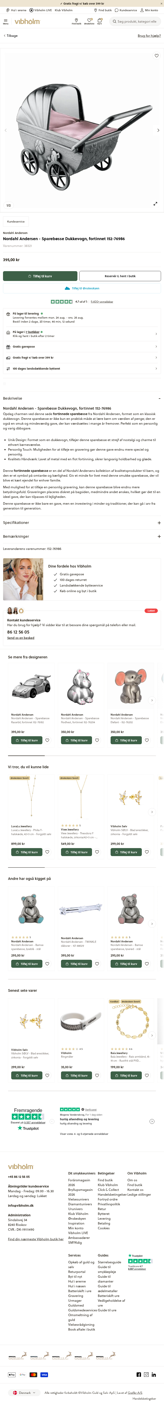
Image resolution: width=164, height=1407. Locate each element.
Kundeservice (128, 10)
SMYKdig (75, 1242)
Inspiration (76, 1223)
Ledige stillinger (139, 1194)
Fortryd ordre (108, 1199)
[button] (82, 334)
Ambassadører (79, 1238)
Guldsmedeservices (82, 1310)
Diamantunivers (80, 1204)
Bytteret (104, 1213)
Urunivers (75, 1209)
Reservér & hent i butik (120, 276)
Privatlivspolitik (109, 1204)
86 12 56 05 (18, 632)
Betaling (104, 1223)
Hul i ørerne (18, 10)
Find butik (105, 10)
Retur (102, 1209)
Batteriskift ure (108, 1296)
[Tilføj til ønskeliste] (157, 56)
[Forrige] (5, 130)
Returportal (76, 1272)
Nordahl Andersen (15, 233)
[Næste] (158, 130)
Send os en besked (20, 638)
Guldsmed (76, 1305)
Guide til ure (107, 1310)
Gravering (75, 1296)
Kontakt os (135, 1189)
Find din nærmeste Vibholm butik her (36, 1239)
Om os (132, 1180)
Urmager (75, 1300)
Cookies (104, 1228)
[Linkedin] (154, 1374)
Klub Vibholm (64, 10)
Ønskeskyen (77, 1218)
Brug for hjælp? (149, 35)
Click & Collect (108, 1189)
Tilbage (12, 35)
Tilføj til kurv (42, 276)
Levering (104, 1218)
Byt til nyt (75, 1276)
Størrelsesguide (109, 1262)
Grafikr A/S (135, 1392)
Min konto (151, 10)
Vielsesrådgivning (81, 1324)
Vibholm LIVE (43, 10)
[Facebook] (139, 1374)
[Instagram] (146, 1374)
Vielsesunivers (78, 1199)
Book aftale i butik (81, 1329)
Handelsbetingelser (112, 1194)
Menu (5, 23)
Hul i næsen (77, 1286)
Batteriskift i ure (79, 1291)
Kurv (99, 21)
